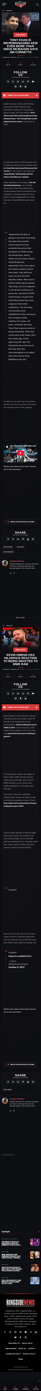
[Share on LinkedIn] (18, 539)
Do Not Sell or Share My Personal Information (20, 1369)
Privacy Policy (29, 1354)
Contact (31, 1348)
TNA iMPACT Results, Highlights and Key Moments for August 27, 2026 (11, 1243)
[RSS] (25, 1337)
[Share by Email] (33, 539)
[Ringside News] (20, 4)
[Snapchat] (20, 86)
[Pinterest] (28, 82)
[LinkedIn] (23, 82)
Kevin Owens (7, 1089)
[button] (37, 4)
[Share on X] (13, 539)
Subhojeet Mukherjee (10, 57)
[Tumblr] (30, 1332)
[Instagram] (16, 86)
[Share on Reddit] (28, 539)
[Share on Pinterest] (23, 539)
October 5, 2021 (16, 967)
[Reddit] (25, 86)
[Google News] (18, 82)
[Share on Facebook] (8, 539)
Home (3, 10)
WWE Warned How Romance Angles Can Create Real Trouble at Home (11, 1256)
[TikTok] (20, 1337)
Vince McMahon (8, 551)
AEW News (9, 10)
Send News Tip (14, 1343)
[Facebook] (8, 82)
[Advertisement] (19, 384)
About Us (22, 1348)
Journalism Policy (13, 1354)
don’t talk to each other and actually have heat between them (20, 116)
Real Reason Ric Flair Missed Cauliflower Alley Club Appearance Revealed (12, 1282)
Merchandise (11, 1348)
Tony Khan (20, 547)
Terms (20, 1359)
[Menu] (4, 4)
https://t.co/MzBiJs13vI (19, 956)
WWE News (9, 625)
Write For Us (27, 1343)
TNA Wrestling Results (10, 1238)
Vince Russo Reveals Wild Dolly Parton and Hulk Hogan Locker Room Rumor (12, 1269)
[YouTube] (33, 82)
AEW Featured (8, 547)
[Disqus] (20, 1185)
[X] (13, 82)
